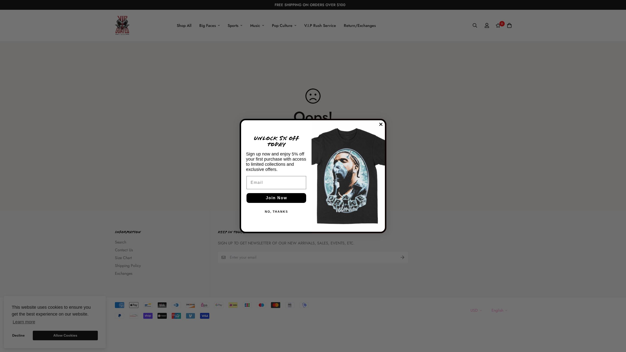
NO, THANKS (276, 211)
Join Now (276, 198)
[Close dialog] (381, 124)
